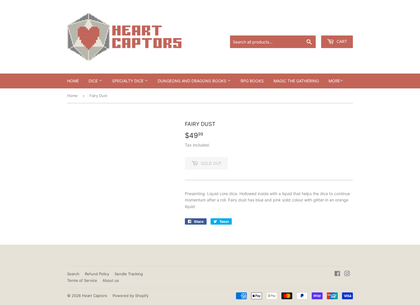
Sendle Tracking (129, 274)
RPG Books (252, 80)
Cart (341, 41)
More (334, 80)
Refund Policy (97, 274)
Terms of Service (82, 280)
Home (73, 80)
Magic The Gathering (296, 80)
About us (111, 280)
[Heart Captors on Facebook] (337, 274)
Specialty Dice (128, 80)
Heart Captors (94, 295)
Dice (94, 80)
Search (73, 274)
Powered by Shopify (131, 295)
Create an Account (337, 28)
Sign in (308, 28)
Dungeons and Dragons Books (192, 80)
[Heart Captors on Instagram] (347, 274)
